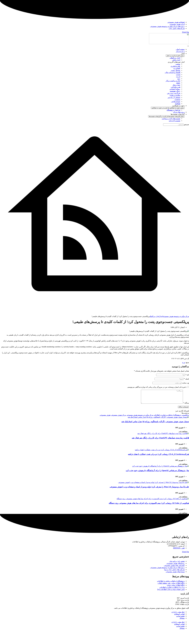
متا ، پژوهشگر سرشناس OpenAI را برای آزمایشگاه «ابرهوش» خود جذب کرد (157, 470)
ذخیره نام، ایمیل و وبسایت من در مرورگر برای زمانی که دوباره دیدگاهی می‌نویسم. (156, 387)
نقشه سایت (180, 616)
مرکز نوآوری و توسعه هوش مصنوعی (139, 415)
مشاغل (182, 618)
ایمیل (186, 379)
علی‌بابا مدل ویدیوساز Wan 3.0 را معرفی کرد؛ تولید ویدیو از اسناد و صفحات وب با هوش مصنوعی (149, 487)
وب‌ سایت (185, 383)
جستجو (186, 124)
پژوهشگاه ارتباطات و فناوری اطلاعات (167, 415)
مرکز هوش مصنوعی (118, 415)
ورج (183, 362)
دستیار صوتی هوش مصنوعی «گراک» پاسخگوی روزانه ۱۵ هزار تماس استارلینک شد (155, 421)
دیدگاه (186, 403)
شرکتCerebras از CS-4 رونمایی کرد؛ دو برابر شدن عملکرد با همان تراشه (158, 454)
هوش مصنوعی (105, 415)
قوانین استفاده (179, 614)
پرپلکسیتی (185, 415)
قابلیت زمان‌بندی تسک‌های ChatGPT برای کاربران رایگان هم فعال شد (160, 438)
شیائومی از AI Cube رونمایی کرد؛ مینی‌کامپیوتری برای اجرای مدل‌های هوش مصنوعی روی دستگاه (149, 503)
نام (187, 375)
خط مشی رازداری (178, 612)
